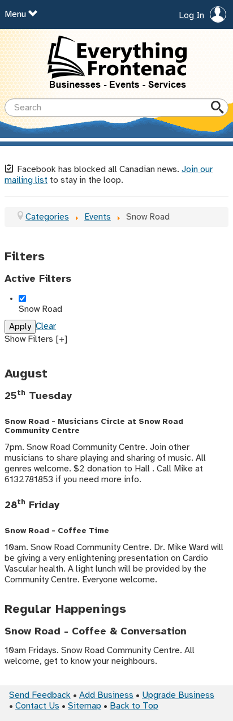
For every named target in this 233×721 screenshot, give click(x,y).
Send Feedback (40, 695)
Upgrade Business (178, 695)
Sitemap (84, 706)
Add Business (106, 695)
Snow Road (40, 309)
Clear (46, 326)
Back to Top (134, 706)
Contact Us (37, 706)
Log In (191, 15)
